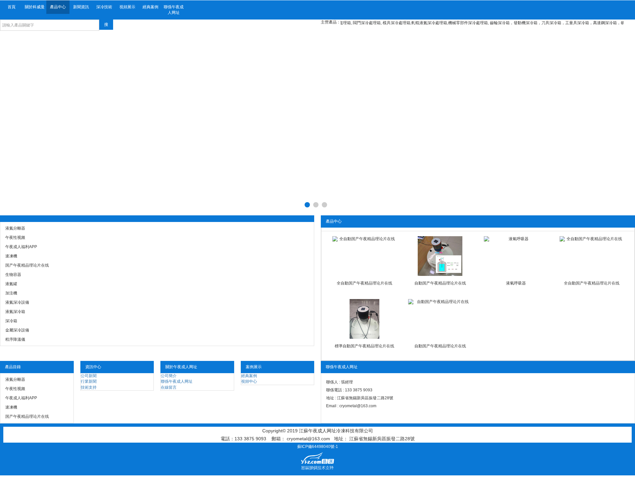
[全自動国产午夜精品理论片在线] (364, 256)
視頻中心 (249, 381)
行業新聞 (89, 381)
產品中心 (58, 7)
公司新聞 (89, 375)
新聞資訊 (81, 7)
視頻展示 (127, 7)
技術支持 (89, 387)
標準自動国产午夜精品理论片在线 (364, 346)
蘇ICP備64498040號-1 (317, 446)
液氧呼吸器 (516, 283)
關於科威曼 (35, 7)
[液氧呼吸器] (515, 256)
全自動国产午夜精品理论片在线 (364, 283)
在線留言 (169, 387)
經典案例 (150, 7)
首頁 (12, 7)
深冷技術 (104, 7)
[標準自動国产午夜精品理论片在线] (364, 319)
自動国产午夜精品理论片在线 (440, 283)
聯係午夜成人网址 (174, 10)
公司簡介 (169, 375)
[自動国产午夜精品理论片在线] (440, 256)
